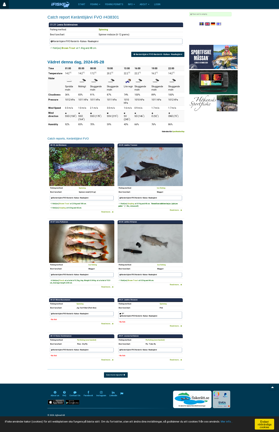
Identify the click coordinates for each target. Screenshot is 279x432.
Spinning (103, 29)
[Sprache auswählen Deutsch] (213, 24)
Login (157, 4)
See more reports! (114, 375)
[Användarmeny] (4, 4)
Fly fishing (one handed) (86, 340)
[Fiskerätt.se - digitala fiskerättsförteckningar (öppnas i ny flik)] (192, 399)
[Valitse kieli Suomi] (219, 24)
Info (130, 4)
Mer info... (227, 421)
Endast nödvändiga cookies (264, 424)
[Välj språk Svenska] (202, 24)
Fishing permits (114, 4)
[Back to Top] (272, 387)
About (143, 4)
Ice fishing (161, 188)
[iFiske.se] (60, 4)
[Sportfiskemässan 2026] (213, 57)
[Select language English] (207, 24)
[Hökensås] (213, 103)
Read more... (106, 212)
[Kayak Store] (213, 82)
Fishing (94, 4)
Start (81, 4)
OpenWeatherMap (178, 131)
